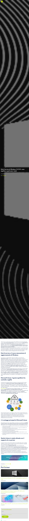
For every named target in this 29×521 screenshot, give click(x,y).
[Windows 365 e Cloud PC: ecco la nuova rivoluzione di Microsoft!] (14, 498)
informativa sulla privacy (9, 514)
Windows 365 (4, 175)
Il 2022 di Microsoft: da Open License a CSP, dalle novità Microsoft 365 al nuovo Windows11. (12, 491)
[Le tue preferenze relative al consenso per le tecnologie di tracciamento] (1, 520)
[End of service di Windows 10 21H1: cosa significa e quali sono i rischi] (14, 473)
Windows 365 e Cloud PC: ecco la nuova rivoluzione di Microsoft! (14, 503)
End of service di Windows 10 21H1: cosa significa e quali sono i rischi (14, 479)
